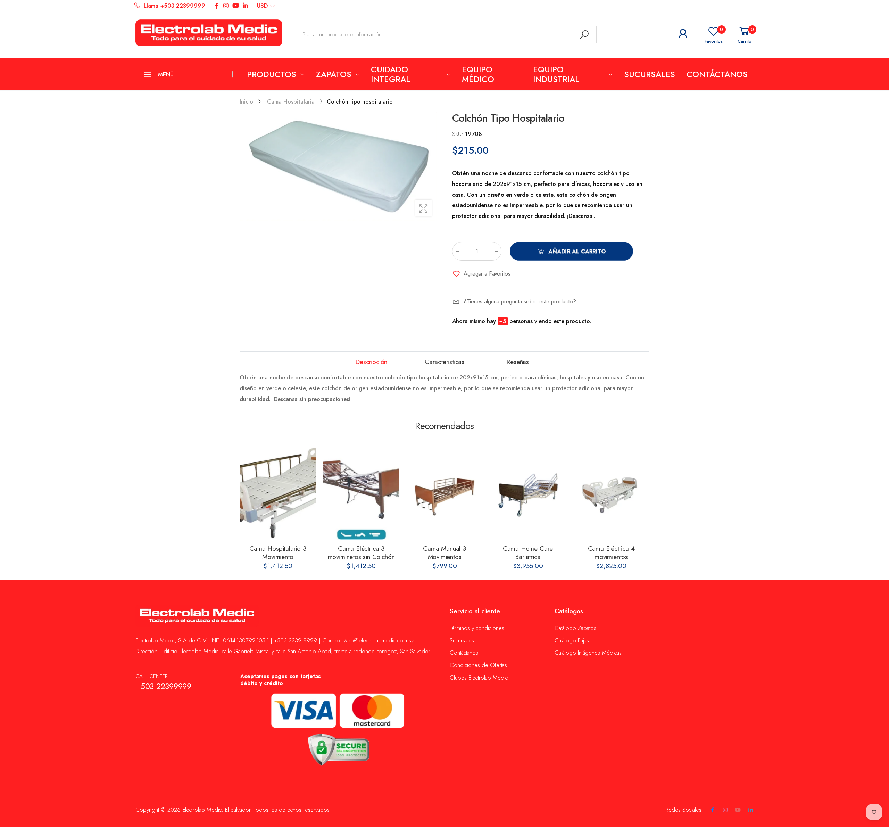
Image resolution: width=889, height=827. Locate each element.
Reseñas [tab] (517, 362)
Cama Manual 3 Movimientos (444, 553)
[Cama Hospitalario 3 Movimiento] (278, 492)
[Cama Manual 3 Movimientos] (444, 492)
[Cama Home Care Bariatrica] (528, 492)
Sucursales (462, 640)
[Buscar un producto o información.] (584, 34)
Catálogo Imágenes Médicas (588, 652)
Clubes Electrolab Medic (479, 677)
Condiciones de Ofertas (478, 665)
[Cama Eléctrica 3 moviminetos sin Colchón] (361, 492)
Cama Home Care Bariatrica (528, 553)
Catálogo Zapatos (575, 628)
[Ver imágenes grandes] (423, 208)
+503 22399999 (163, 686)
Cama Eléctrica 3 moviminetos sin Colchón (361, 553)
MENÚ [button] (165, 74)
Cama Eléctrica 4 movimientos (611, 553)
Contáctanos (464, 652)
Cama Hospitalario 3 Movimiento (277, 553)
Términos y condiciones (477, 628)
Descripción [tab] (371, 362)
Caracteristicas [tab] (444, 362)
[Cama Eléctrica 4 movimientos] (611, 492)
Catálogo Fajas (572, 640)
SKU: (458, 134)
